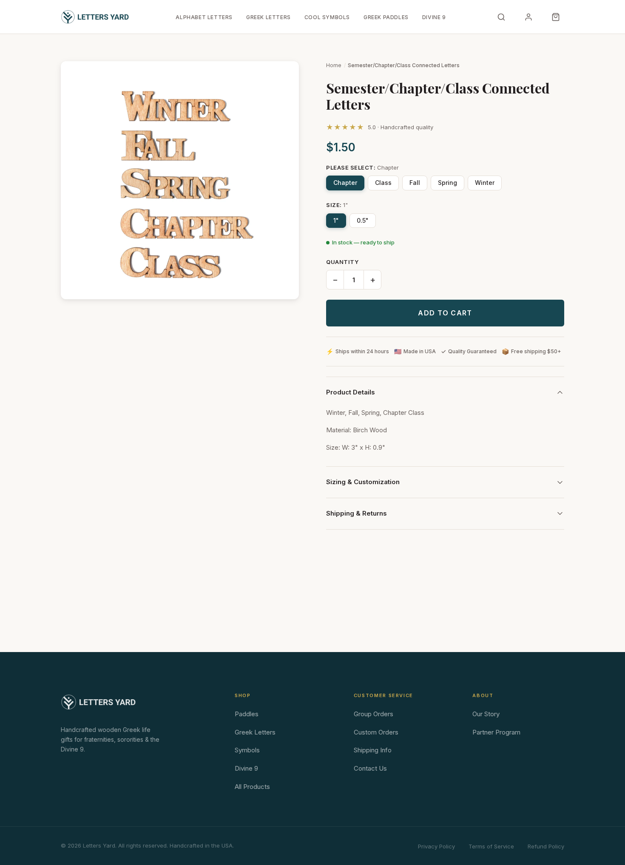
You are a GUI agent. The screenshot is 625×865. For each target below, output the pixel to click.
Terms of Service (491, 846)
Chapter (345, 182)
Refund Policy (546, 846)
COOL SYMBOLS (327, 17)
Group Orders (373, 714)
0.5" (363, 220)
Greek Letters (255, 732)
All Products (252, 787)
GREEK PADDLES (386, 17)
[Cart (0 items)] (555, 17)
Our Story (486, 714)
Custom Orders (376, 732)
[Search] (501, 17)
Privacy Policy (436, 846)
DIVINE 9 (434, 17)
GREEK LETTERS (268, 17)
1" (336, 220)
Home (333, 65)
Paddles (247, 714)
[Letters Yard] (95, 17)
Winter (484, 182)
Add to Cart (445, 313)
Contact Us (370, 768)
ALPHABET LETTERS (204, 17)
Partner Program (496, 732)
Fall (414, 182)
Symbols (247, 750)
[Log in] (528, 17)
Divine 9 (246, 768)
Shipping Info (373, 750)
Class (383, 182)
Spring (447, 182)
